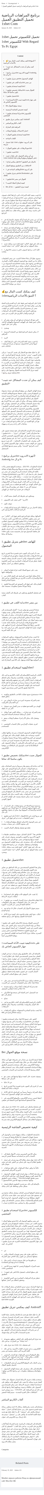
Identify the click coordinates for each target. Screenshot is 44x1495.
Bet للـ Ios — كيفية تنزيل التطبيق (17, 187)
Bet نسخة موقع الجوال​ (14, 106)
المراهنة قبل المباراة (13, 127)
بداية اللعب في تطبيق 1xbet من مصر (18, 82)
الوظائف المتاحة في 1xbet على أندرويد (19, 169)
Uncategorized (12, 3)
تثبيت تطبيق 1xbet (12, 152)
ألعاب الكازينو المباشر (13, 123)
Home (3, 3)
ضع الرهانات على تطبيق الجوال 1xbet (19, 148)
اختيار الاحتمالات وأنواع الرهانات (17, 131)
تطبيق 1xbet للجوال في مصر (16, 179)
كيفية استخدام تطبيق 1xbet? (15, 86)
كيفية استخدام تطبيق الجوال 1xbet (18, 135)
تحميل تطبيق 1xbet (12, 96)
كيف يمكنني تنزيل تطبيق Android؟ (18, 119)
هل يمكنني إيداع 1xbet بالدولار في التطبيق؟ (21, 162)
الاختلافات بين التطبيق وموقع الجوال (18, 166)
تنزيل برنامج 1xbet (11, 373)
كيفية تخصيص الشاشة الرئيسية (17, 110)
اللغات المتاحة (11, 138)
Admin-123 (17, 28)
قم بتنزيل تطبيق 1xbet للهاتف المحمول (19, 79)
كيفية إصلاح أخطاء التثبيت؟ (15, 183)
